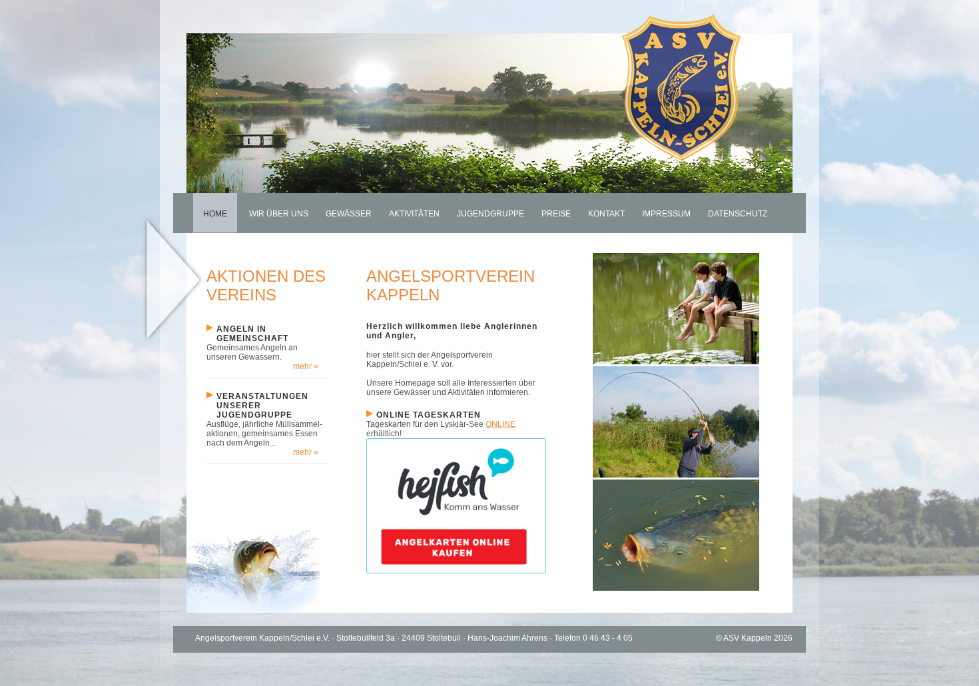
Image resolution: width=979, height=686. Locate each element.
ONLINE (500, 424)
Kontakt (606, 213)
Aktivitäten (414, 213)
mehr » (305, 366)
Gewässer (349, 213)
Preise (556, 213)
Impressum (666, 213)
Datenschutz (737, 213)
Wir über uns (278, 213)
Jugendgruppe (490, 213)
